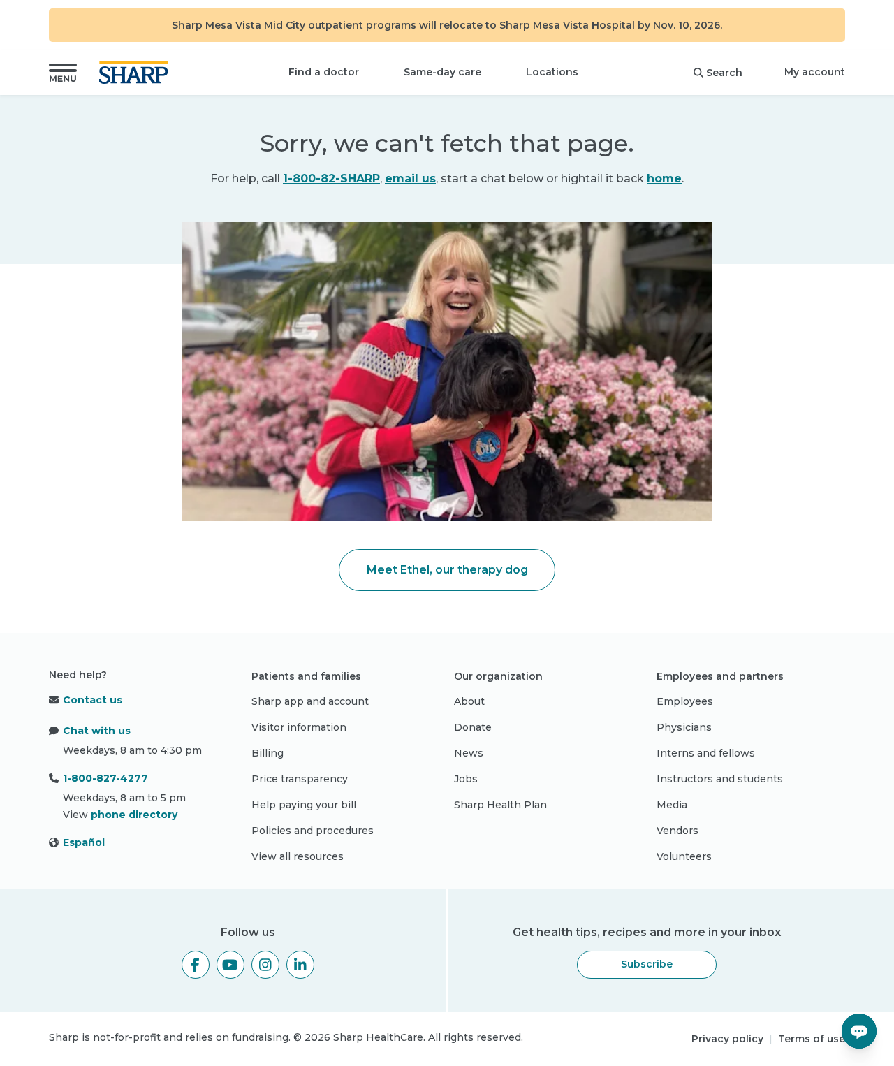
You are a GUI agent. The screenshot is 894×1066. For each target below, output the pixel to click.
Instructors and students (720, 779)
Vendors (677, 830)
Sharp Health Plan (500, 804)
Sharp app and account (310, 701)
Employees (685, 701)
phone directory (134, 814)
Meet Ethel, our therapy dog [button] (447, 569)
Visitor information (298, 727)
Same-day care (442, 72)
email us (410, 178)
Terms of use (811, 1038)
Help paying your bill (303, 804)
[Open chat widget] (859, 1031)
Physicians (684, 727)
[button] (63, 73)
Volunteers (684, 856)
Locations (552, 72)
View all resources (297, 856)
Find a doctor (323, 72)
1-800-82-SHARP (331, 178)
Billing (267, 753)
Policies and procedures (312, 830)
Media (672, 804)
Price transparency (299, 779)
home (664, 178)
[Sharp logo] (136, 72)
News (468, 753)
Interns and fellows (706, 753)
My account (814, 72)
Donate (473, 727)
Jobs (466, 779)
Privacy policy (727, 1038)
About (469, 701)
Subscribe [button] (647, 964)
